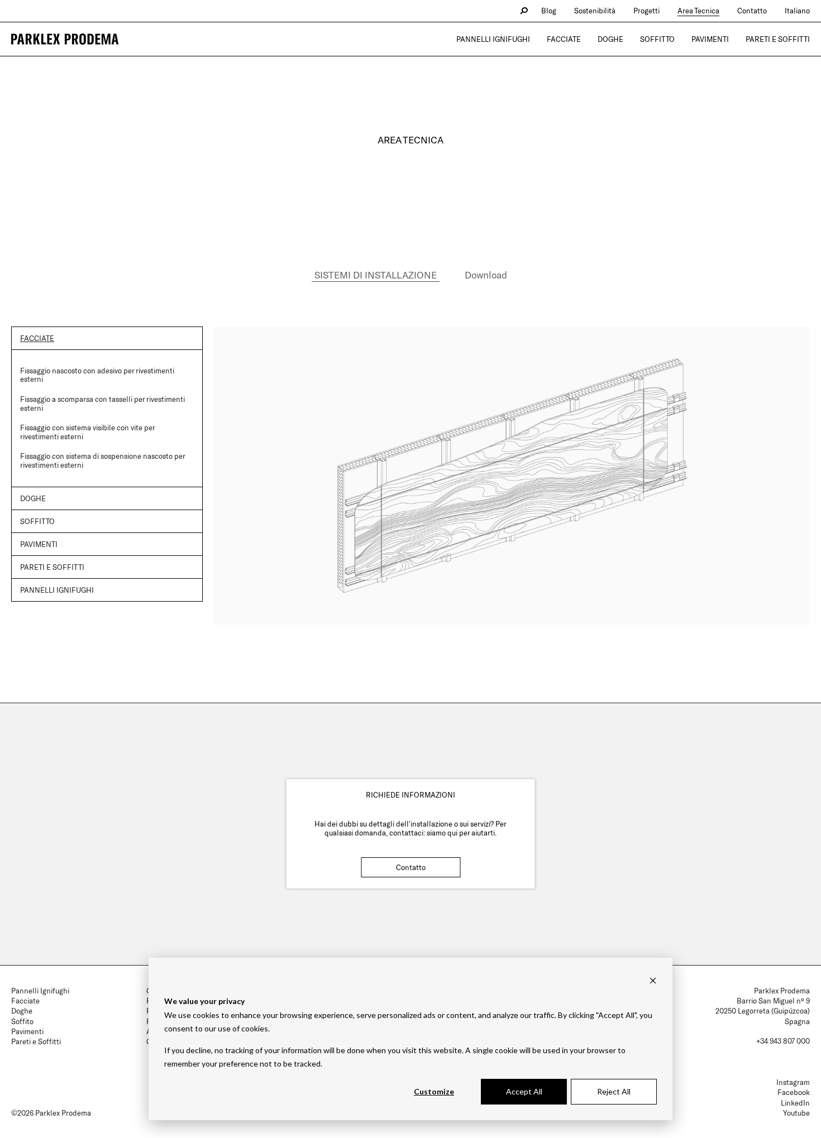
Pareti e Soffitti (778, 39)
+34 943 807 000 (783, 1040)
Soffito (22, 1021)
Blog (548, 10)
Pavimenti (710, 39)
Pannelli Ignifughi (493, 39)
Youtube (796, 1112)
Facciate (564, 39)
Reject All (614, 1091)
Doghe (610, 39)
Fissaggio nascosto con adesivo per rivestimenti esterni (97, 375)
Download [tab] (486, 274)
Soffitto (657, 39)
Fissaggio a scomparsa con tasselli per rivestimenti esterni (102, 403)
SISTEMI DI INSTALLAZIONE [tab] (375, 274)
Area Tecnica (698, 10)
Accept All (524, 1091)
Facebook (793, 1092)
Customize (434, 1091)
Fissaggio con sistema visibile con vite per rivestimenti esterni (87, 432)
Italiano (797, 10)
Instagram (793, 1082)
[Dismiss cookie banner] (653, 980)
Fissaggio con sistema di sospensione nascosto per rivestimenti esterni (102, 460)
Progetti (646, 10)
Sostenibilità (594, 10)
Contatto (752, 10)
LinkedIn (795, 1102)
